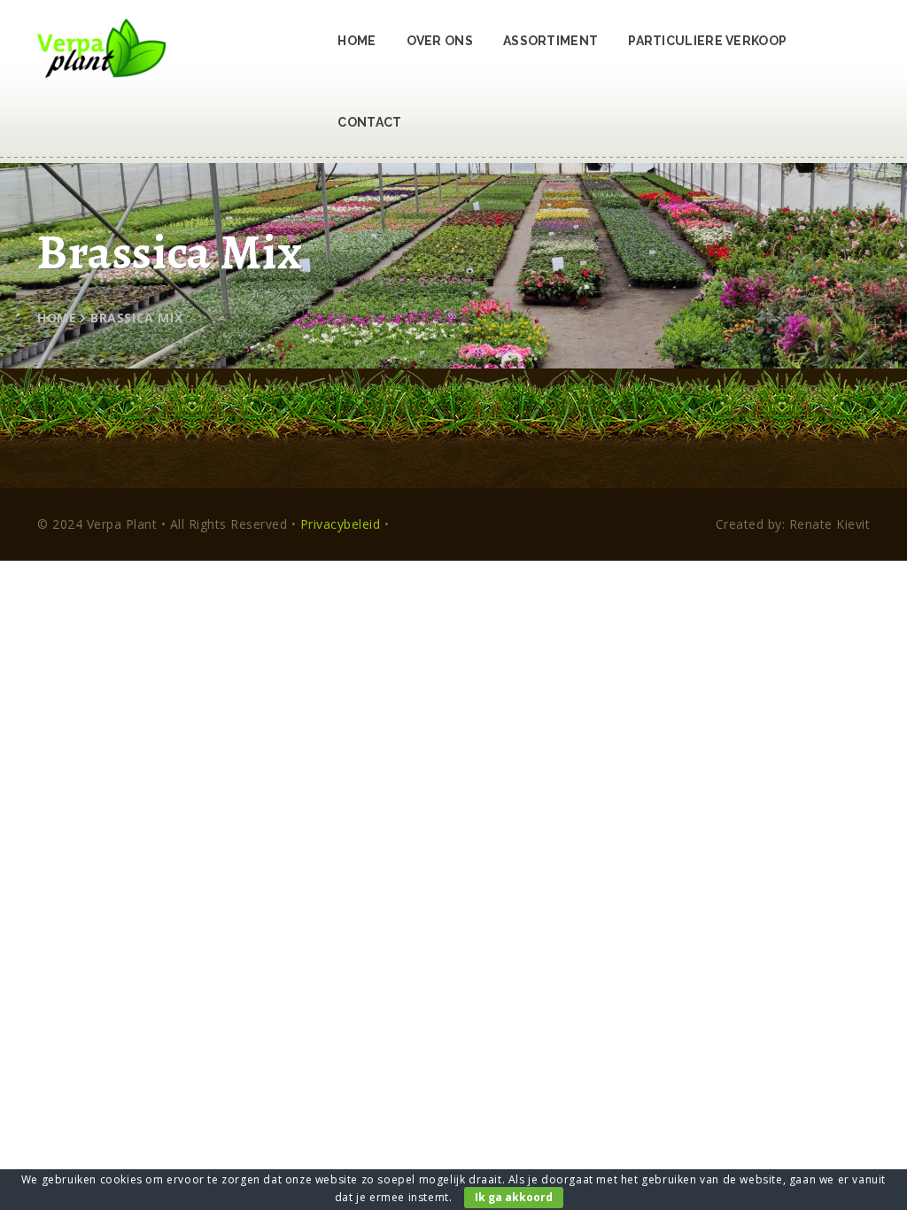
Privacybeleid (340, 524)
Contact (369, 122)
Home (356, 41)
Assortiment (550, 41)
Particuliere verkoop (707, 41)
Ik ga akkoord (514, 1197)
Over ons (440, 41)
